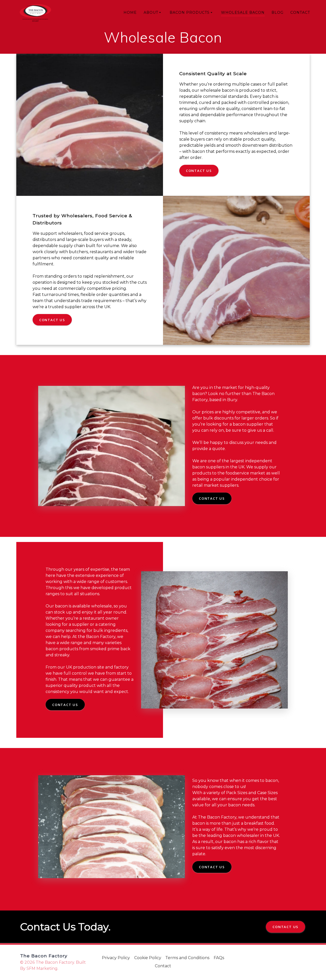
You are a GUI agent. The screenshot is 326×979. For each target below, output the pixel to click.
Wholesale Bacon (243, 12)
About (151, 12)
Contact (300, 12)
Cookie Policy (147, 957)
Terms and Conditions (187, 957)
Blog (277, 12)
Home (130, 12)
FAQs (219, 957)
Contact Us (199, 170)
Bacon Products (190, 12)
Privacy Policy (116, 957)
